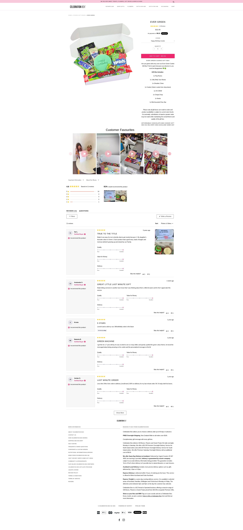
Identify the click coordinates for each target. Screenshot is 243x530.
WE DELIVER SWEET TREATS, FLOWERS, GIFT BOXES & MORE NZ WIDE (121, 1)
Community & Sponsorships (77, 461)
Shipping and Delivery (75, 440)
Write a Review (167, 216)
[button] (157, 26)
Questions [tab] (83, 211)
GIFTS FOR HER (141, 6)
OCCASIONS (164, 6)
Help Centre (72, 443)
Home (70, 15)
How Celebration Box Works (77, 437)
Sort (156, 223)
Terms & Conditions (75, 475)
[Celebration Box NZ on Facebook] (119, 520)
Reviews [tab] (71, 211)
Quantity (158, 46)
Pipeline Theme (140, 505)
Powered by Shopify (125, 505)
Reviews (71, 481)
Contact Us (72, 435)
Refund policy (73, 472)
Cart (173, 6)
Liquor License (73, 469)
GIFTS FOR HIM (153, 6)
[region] (115, 196)
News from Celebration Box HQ (78, 455)
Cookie (158, 38)
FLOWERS (130, 6)
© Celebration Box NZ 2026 (106, 505)
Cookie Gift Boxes (79, 15)
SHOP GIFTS (120, 6)
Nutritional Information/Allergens (80, 452)
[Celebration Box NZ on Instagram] (123, 520)
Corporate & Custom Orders (78, 449)
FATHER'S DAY (110, 6)
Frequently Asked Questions (78, 446)
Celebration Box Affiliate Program (80, 467)
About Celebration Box (76, 432)
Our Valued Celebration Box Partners (81, 464)
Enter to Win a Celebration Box (152, 496)
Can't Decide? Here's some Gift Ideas (80, 458)
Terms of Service (74, 478)
